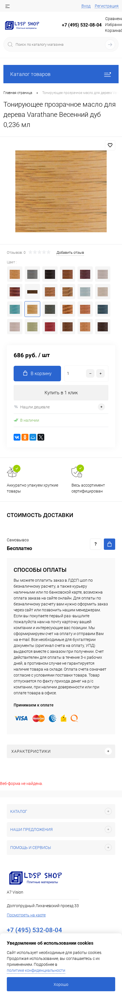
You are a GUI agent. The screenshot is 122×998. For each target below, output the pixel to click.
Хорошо (61, 984)
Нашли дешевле (35, 407)
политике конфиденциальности (36, 970)
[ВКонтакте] (17, 437)
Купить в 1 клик (61, 392)
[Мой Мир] (33, 437)
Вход (86, 6)
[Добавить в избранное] (110, 145)
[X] (40, 437)
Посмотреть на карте (26, 915)
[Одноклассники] (25, 437)
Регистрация (107, 6)
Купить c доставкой (109, 544)
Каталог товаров (30, 74)
